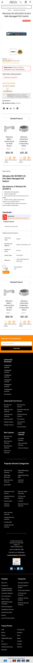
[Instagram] (21, 568)
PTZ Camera (20, 419)
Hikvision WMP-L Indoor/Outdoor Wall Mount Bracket (9, 142)
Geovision (4, 644)
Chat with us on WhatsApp (16, 552)
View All (19, 647)
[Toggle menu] (2, 2)
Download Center (6, 612)
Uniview (19, 641)
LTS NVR (20, 501)
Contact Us (4, 585)
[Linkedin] (17, 108)
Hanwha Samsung (6, 647)
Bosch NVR (7, 485)
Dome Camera (8, 419)
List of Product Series (7, 618)
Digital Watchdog (6, 638)
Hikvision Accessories (10, 77)
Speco (19, 638)
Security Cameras (23, 583)
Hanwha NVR (8, 501)
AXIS (2, 629)
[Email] (7, 108)
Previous (27, 120)
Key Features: (6, 100)
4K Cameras (7, 394)
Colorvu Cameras (23, 448)
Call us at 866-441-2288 (16, 549)
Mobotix (19, 632)
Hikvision (4, 650)
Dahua (3, 635)
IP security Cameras (24, 590)
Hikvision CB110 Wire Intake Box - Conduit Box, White (24, 141)
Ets (2, 641)
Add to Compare (10, 86)
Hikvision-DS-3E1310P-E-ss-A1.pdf (18, 218)
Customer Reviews (7, 593)
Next (29, 120)
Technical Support (6, 606)
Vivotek (19, 644)
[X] (14, 108)
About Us (4, 583)
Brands (3, 615)
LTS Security (20, 629)
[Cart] (30, 2)
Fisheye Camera (9, 425)
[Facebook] (3, 108)
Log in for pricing (8, 83)
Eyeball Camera (8, 422)
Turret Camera (21, 427)
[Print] (10, 108)
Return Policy (5, 599)
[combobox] (16, 7)
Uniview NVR (8, 522)
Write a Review (14, 63)
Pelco (18, 635)
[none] (16, 34)
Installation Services (7, 609)
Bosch (3, 632)
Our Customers (6, 596)
